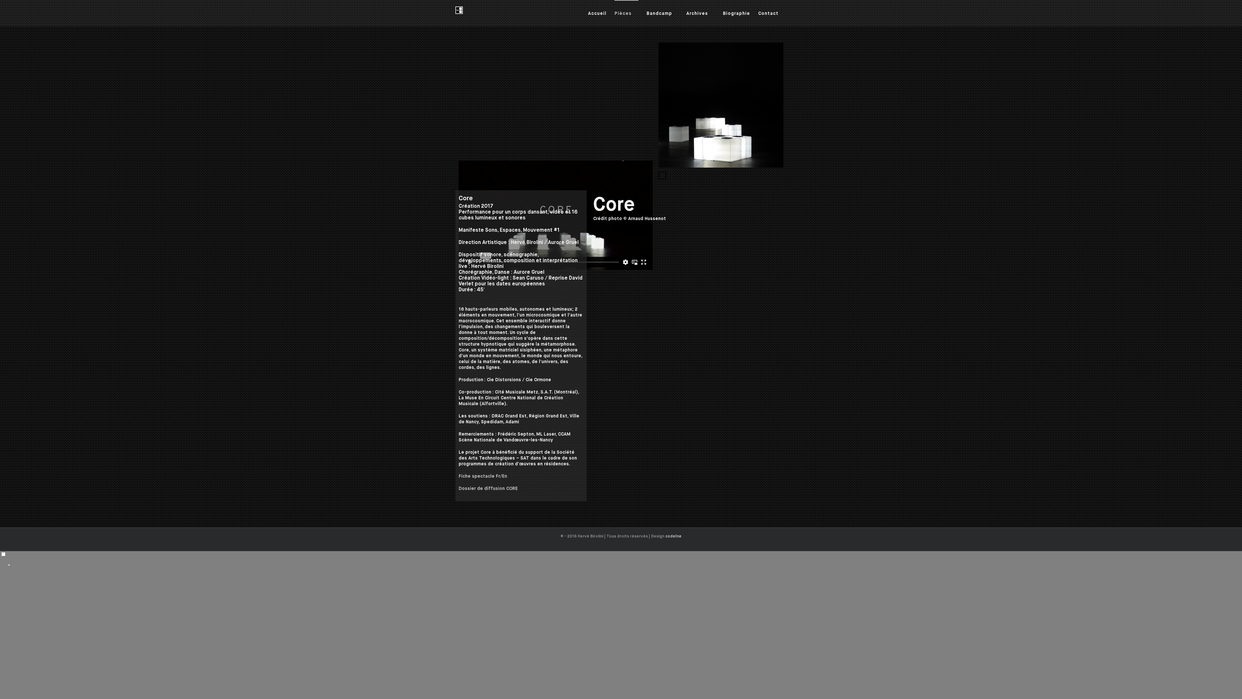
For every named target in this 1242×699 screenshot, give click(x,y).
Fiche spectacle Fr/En (483, 476)
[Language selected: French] (621, 559)
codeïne (673, 536)
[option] (627, 565)
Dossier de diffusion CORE (488, 488)
